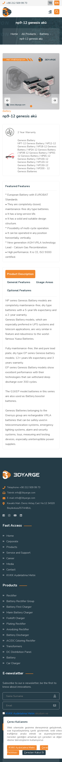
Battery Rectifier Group (20, 601)
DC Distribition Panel (18, 652)
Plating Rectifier (16, 624)
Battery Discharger (17, 635)
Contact (11, 570)
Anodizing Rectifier (17, 629)
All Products (29, 34)
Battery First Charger (19, 607)
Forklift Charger (15, 618)
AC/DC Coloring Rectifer (20, 641)
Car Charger (13, 663)
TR (50, 3)
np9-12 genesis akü (31, 38)
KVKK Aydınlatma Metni (20, 575)
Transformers (14, 646)
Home (14, 34)
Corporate (12, 541)
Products (11, 547)
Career (10, 558)
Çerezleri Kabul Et (34, 752)
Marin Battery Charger (19, 612)
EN (57, 3)
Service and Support (18, 553)
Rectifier (11, 595)
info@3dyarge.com (25, 492)
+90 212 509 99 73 (16, 3)
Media (10, 564)
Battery (44, 34)
